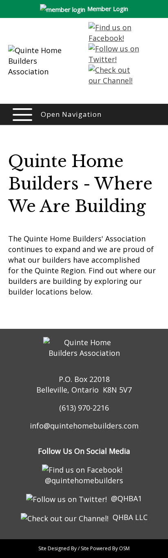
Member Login (107, 8)
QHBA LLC (130, 517)
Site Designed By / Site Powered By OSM (84, 548)
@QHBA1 (126, 498)
